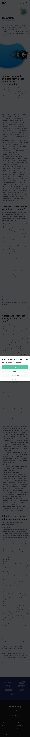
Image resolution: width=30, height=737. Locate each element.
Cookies (14, 379)
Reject (15, 371)
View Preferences (15, 375)
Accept (15, 367)
